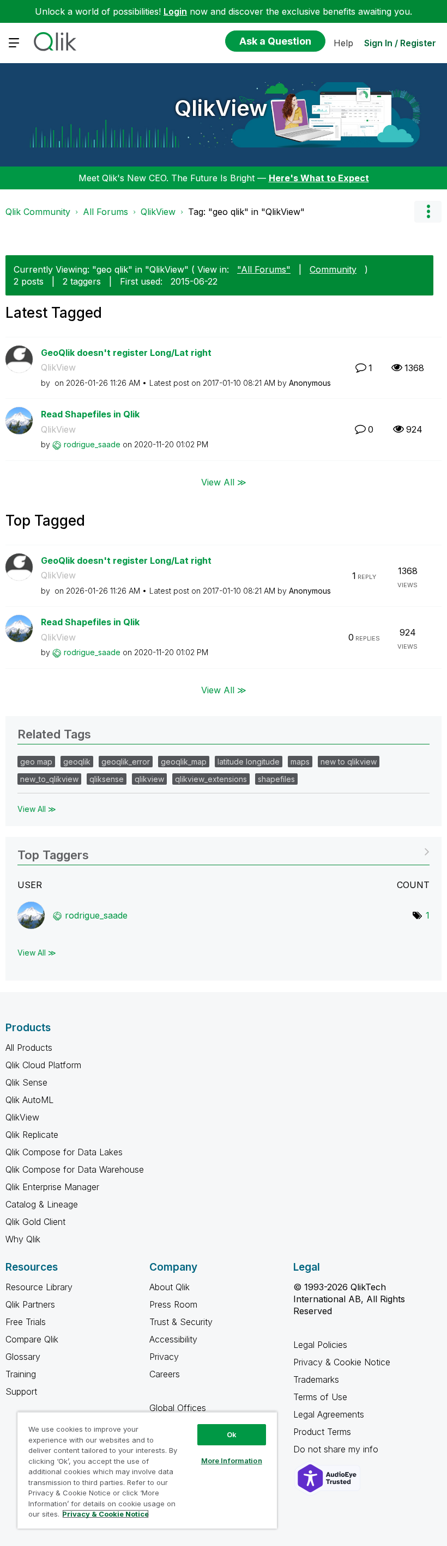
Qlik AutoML (29, 1099)
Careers (164, 1374)
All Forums (105, 211)
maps (300, 761)
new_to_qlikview (49, 779)
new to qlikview (349, 761)
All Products (28, 1047)
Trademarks (316, 1379)
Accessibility (173, 1339)
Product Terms (322, 1431)
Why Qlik (22, 1239)
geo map (36, 761)
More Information (231, 1460)
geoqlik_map (184, 761)
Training (20, 1374)
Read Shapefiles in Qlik (90, 414)
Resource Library (39, 1287)
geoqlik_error (125, 761)
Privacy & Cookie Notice (341, 1362)
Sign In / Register (400, 43)
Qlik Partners (30, 1304)
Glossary (22, 1356)
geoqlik (76, 761)
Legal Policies (320, 1344)
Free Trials (25, 1321)
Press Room (173, 1304)
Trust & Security (181, 1321)
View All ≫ (223, 482)
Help (343, 43)
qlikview (149, 779)
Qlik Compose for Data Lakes (64, 1152)
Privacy (164, 1356)
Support (21, 1391)
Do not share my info (337, 1449)
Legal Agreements (328, 1414)
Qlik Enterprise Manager (52, 1186)
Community (333, 269)
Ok (232, 1434)
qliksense (106, 779)
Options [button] (428, 212)
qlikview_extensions (211, 779)
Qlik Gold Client (35, 1221)
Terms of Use (320, 1396)
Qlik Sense (26, 1082)
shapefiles (276, 779)
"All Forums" (264, 269)
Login (175, 11)
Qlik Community (37, 211)
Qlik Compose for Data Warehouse (74, 1169)
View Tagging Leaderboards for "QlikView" (223, 851)
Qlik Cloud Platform (43, 1065)
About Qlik (169, 1287)
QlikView (221, 108)
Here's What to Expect (319, 178)
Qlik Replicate (31, 1134)
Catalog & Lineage (41, 1204)
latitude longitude (249, 761)
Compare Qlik (31, 1339)
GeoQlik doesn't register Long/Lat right (126, 352)
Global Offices (177, 1407)
